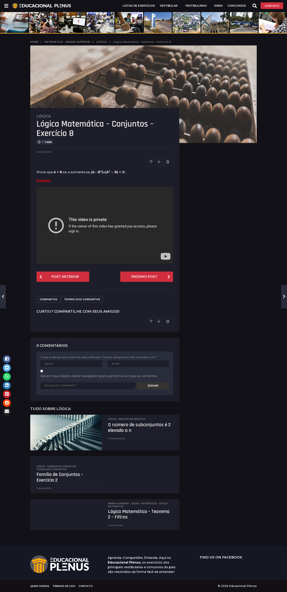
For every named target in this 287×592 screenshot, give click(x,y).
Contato (85, 586)
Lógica (44, 116)
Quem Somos (39, 586)
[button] (6, 6)
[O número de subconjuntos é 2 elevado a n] (66, 432)
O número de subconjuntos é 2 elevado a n (139, 428)
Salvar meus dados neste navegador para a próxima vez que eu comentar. (99, 376)
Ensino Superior (118, 503)
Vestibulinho (196, 5)
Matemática (149, 503)
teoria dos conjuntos (82, 299)
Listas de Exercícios (139, 5)
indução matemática (132, 419)
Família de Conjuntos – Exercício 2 (60, 477)
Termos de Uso (64, 586)
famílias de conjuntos (61, 466)
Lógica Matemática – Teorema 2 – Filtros (138, 514)
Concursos (236, 5)
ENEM (218, 5)
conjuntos (48, 299)
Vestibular (169, 5)
